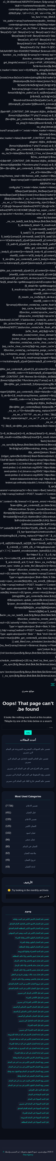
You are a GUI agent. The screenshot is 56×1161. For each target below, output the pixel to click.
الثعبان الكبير (30, 826)
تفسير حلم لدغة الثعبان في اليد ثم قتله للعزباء (32, 1053)
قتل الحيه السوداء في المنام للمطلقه (35, 1122)
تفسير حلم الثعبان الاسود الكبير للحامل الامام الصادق (29, 924)
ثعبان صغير (30, 839)
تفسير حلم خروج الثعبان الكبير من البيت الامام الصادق (29, 984)
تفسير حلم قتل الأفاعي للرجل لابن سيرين (33, 993)
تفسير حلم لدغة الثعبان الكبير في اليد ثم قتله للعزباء (29, 1039)
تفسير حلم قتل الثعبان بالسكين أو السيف (33, 1016)
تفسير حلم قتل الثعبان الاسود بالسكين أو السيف (31, 1007)
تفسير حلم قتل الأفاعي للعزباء (37, 998)
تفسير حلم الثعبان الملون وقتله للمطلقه (34, 947)
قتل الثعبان (31, 812)
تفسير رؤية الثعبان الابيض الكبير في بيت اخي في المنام (28, 1062)
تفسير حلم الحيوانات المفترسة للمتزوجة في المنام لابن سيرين (28, 751)
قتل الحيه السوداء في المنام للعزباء (35, 1113)
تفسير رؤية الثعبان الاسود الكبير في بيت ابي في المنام (29, 1067)
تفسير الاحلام (32, 806)
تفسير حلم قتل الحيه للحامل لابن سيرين (34, 1021)
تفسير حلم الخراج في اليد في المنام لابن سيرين (28, 768)
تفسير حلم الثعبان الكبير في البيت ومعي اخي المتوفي (29, 933)
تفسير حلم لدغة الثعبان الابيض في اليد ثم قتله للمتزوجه (28, 1034)
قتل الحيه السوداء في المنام (38, 1099)
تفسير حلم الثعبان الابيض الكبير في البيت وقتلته (31, 919)
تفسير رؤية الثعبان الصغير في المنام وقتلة (33, 1076)
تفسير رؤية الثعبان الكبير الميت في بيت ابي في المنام (29, 1081)
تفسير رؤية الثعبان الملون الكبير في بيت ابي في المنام (28, 1085)
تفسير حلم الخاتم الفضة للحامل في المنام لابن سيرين (28, 760)
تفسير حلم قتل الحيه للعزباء (38, 1025)
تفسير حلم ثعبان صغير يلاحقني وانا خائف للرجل (31, 970)
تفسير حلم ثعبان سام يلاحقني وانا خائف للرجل (32, 965)
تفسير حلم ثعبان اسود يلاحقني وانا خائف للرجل (31, 961)
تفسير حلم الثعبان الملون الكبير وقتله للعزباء (32, 938)
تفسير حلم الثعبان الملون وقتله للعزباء (34, 942)
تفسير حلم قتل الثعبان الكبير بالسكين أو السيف (31, 1011)
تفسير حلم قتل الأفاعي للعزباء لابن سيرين (33, 1002)
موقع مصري (28, 691)
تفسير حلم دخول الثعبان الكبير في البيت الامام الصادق (29, 988)
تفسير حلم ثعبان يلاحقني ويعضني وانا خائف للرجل (30, 979)
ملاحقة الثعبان (30, 853)
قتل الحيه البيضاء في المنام (38, 1094)
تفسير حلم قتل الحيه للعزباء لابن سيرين (34, 1030)
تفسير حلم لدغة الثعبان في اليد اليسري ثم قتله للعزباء (29, 1048)
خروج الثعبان (30, 860)
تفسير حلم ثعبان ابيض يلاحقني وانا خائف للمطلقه (31, 956)
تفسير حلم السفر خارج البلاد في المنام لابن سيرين (28, 781)
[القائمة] (52, 684)
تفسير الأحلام (31, 819)
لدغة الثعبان (30, 866)
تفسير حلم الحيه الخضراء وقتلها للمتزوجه (33, 951)
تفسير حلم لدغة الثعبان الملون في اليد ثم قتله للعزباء (29, 1044)
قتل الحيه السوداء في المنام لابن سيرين (34, 1104)
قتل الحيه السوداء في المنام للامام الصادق (33, 1108)
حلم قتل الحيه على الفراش (39, 1090)
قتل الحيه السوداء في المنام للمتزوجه (35, 1117)
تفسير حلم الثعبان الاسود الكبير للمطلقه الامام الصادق (29, 928)
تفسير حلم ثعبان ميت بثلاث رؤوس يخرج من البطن (30, 974)
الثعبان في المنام (30, 846)
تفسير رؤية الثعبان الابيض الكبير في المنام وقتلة (31, 1058)
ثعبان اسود (30, 833)
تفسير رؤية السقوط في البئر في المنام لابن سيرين (28, 774)
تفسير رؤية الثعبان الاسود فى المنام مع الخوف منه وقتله (28, 1071)
